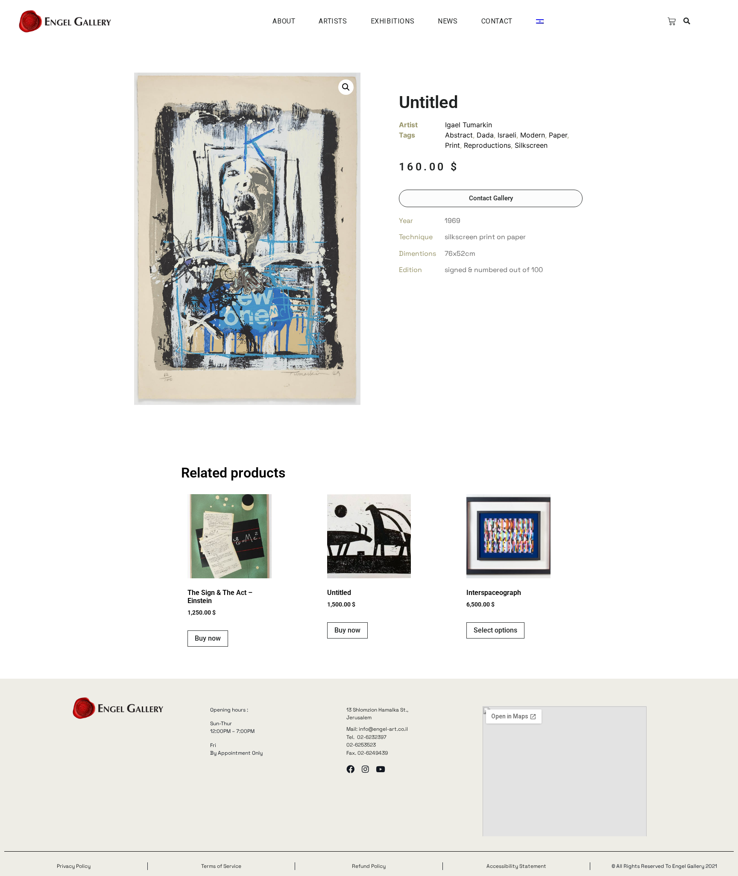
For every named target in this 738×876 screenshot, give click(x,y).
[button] (687, 22)
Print (452, 145)
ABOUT (283, 21)
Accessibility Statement (516, 866)
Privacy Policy (74, 866)
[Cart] (671, 21)
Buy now (208, 638)
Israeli (507, 135)
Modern (532, 135)
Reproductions (487, 145)
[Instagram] (365, 769)
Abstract (459, 135)
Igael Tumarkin (468, 124)
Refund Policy (369, 866)
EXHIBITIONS (393, 21)
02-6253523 (361, 744)
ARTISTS (333, 21)
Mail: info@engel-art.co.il (377, 729)
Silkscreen (531, 145)
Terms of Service (221, 866)
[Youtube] (380, 769)
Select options (495, 630)
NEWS (447, 21)
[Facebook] (350, 769)
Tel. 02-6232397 (366, 737)
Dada (485, 135)
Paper (558, 135)
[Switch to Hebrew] (539, 21)
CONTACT (496, 21)
